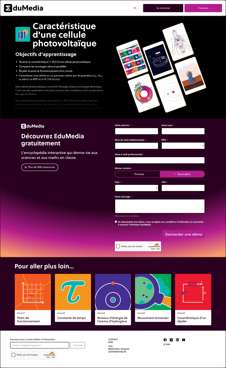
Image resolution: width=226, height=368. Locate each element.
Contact (113, 339)
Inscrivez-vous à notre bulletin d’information (32, 339)
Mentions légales (118, 348)
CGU (110, 346)
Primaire (137, 174)
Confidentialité (117, 351)
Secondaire (182, 174)
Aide (110, 342)
